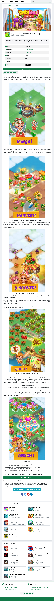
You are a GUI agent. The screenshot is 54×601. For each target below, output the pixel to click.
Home (4, 5)
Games (15, 587)
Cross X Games (29, 49)
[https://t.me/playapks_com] (32, 593)
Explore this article (10, 73)
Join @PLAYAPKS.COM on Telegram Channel (28, 489)
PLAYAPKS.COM (17, 1)
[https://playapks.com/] (21, 593)
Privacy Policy (38, 589)
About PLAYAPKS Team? (35, 587)
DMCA (31, 589)
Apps (10, 587)
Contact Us (45, 587)
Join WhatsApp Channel (10, 589)
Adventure (10, 5)
